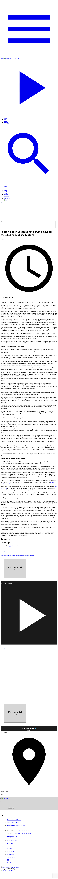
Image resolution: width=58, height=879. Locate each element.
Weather (6, 122)
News (5, 121)
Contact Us (6, 124)
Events (5, 119)
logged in (10, 546)
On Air (5, 118)
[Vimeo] (6, 200)
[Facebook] (7, 198)
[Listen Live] (29, 614)
